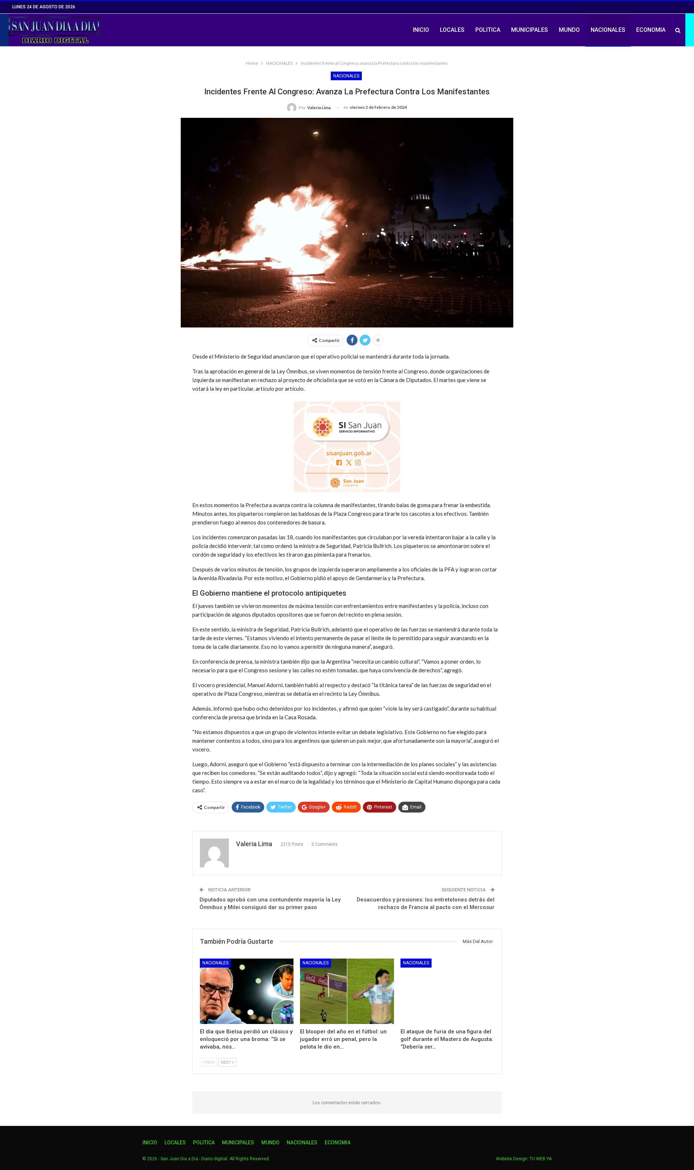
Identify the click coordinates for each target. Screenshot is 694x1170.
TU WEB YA (541, 1158)
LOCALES (452, 29)
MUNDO (569, 29)
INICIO (421, 29)
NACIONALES (608, 29)
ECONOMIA (650, 29)
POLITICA (487, 29)
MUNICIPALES (529, 29)
